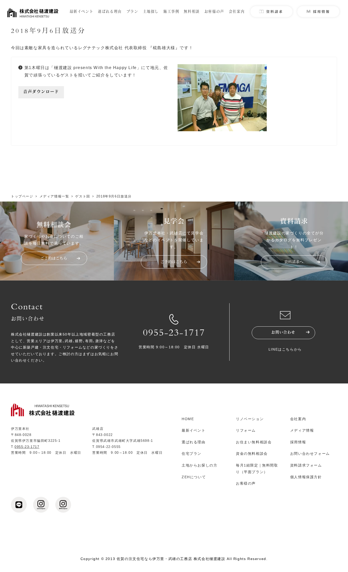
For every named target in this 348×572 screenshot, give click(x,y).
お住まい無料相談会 (254, 442)
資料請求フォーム (306, 465)
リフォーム (246, 430)
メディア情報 (302, 430)
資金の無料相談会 (252, 453)
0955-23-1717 (174, 334)
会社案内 (298, 419)
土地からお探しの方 (199, 465)
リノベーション (250, 419)
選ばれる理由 (194, 442)
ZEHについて (194, 477)
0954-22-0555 (108, 447)
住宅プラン (192, 453)
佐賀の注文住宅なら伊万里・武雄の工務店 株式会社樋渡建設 (171, 559)
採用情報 (298, 442)
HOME (188, 419)
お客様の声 (246, 483)
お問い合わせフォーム (310, 453)
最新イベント (194, 430)
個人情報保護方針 (306, 477)
